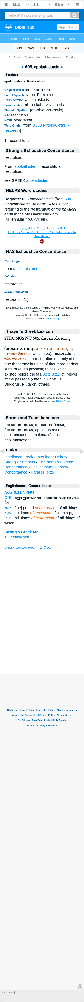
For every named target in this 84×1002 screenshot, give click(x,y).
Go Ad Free (8, 992)
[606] (78, 461)
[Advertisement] (42, 647)
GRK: (9, 497)
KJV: (8, 513)
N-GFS (29, 492)
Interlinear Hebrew (52, 457)
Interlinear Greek (18, 457)
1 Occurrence (16, 537)
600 (68, 199)
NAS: (8, 508)
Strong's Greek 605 (21, 532)
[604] (5, 461)
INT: (7, 518)
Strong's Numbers (19, 462)
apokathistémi (25, 269)
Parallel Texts (42, 472)
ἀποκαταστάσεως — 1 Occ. (27, 547)
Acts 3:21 (51, 374)
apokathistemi (26, 166)
